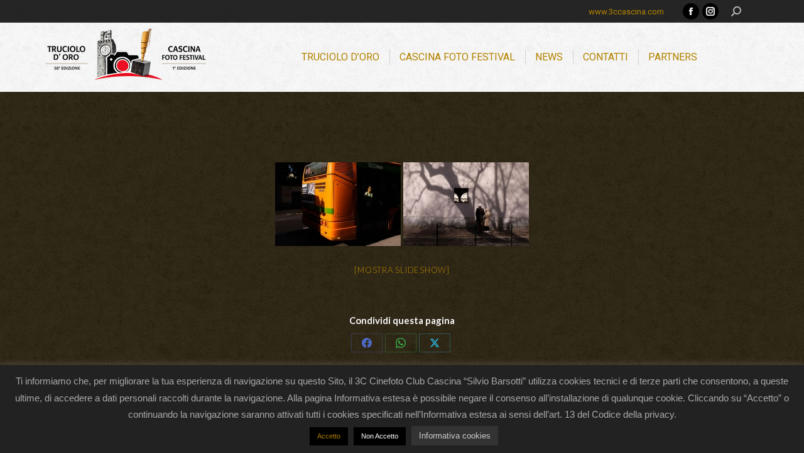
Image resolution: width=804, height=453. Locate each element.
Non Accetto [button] (379, 436)
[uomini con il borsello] (338, 204)
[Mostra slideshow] (402, 270)
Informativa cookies (455, 435)
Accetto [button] (328, 436)
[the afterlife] (466, 204)
